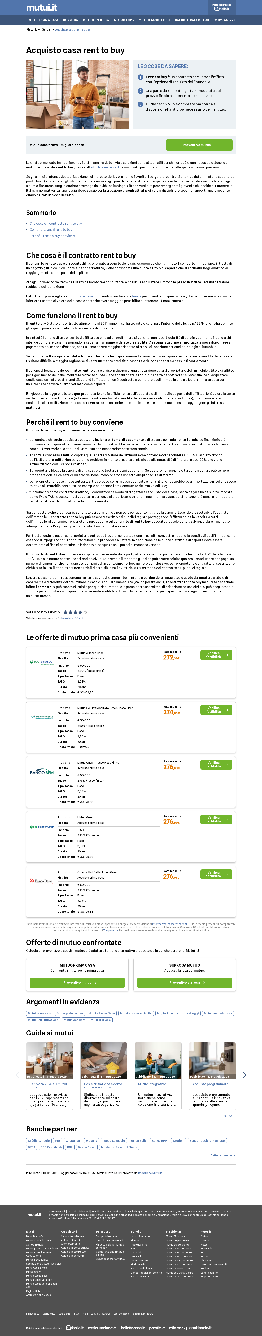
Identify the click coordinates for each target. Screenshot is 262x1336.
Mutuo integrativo (152, 1084)
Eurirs (204, 1252)
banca (136, 296)
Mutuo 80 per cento (177, 1244)
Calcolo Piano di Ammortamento (70, 1242)
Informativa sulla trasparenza (96, 1313)
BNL (133, 1248)
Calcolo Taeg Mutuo (73, 1255)
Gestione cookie (121, 1313)
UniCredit (136, 1252)
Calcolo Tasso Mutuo (73, 1251)
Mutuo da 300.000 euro (180, 1276)
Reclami (205, 1268)
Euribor (205, 1256)
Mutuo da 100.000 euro (179, 1260)
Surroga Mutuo (35, 1244)
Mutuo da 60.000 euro (179, 1252)
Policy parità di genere (142, 1313)
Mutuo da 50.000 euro (179, 1248)
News (204, 1244)
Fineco (135, 1240)
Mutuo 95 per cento (177, 1236)
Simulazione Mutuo (72, 1236)
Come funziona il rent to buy (50, 230)
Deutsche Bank (139, 1260)
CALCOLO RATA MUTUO (192, 20)
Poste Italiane (139, 1244)
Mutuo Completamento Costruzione (39, 1254)
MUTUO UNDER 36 (96, 20)
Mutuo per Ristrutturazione (42, 1248)
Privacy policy (32, 1313)
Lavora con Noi (209, 1272)
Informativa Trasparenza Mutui (170, 924)
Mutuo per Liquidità (37, 1259)
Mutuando (207, 1248)
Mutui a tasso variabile (39, 1279)
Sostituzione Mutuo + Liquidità (43, 1263)
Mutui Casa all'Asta (37, 1267)
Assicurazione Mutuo (38, 1294)
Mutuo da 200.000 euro (180, 1272)
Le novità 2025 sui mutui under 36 (48, 1085)
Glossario (206, 1240)
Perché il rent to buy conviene (52, 236)
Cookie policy (49, 1313)
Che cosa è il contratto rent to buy (55, 223)
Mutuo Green (33, 1271)
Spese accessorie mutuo (110, 1258)
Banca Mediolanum (142, 1268)
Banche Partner (140, 1276)
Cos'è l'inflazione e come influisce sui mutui (103, 1085)
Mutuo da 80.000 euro (179, 1256)
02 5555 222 (226, 20)
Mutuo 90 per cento (177, 1240)
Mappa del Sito (209, 1276)
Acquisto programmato (210, 1084)
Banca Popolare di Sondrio (146, 1272)
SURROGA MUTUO (184, 965)
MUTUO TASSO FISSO (154, 20)
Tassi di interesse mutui (109, 1240)
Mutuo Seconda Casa (38, 1240)
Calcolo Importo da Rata (75, 1247)
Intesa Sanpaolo (140, 1236)
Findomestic (138, 1264)
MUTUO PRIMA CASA (43, 20)
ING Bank (136, 1256)
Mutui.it (32, 29)
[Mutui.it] (42, 12)
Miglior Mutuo (34, 1291)
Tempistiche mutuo (107, 1236)
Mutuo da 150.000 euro (179, 1268)
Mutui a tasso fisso (37, 1275)
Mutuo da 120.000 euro (179, 1264)
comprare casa (81, 296)
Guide (46, 29)
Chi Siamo (206, 1260)
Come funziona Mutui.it (214, 1264)
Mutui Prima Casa (36, 1236)
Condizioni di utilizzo (69, 1313)
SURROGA (70, 20)
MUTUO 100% (124, 20)
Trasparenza (110, 930)
